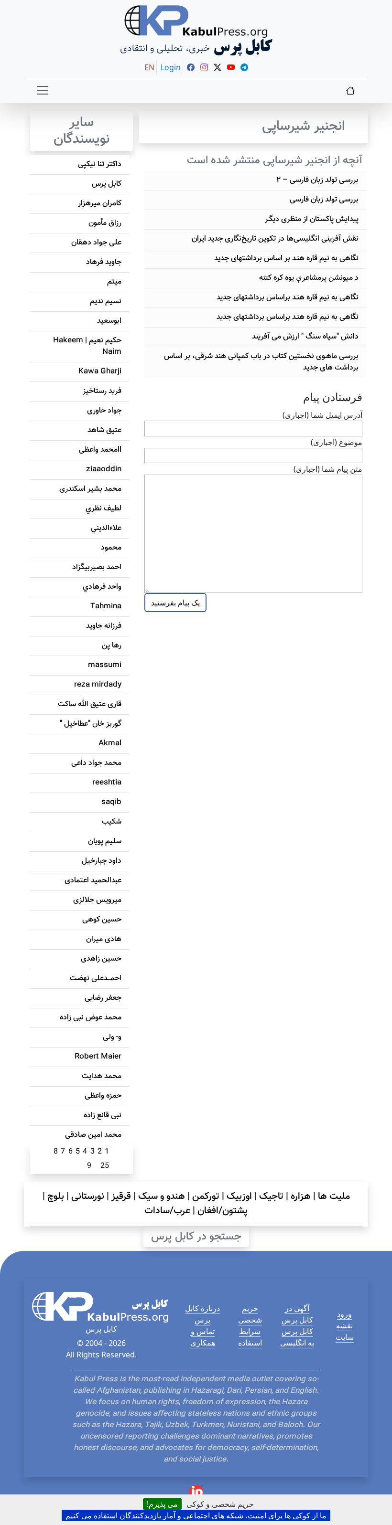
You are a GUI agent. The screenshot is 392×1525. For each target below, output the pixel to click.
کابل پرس (106, 184)
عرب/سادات (167, 1210)
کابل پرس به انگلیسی (297, 1337)
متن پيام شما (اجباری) (328, 469)
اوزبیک (239, 1196)
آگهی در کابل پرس (297, 1314)
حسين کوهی (101, 920)
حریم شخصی (250, 1314)
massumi (104, 665)
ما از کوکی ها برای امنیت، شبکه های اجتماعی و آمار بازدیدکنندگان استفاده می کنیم (196, 1515)
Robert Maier (98, 1057)
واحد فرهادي (102, 587)
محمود (111, 548)
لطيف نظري (103, 509)
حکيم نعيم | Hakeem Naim (87, 346)
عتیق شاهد (104, 430)
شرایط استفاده (250, 1337)
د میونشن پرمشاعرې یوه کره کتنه (309, 278)
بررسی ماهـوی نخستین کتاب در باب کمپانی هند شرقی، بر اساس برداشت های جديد (261, 362)
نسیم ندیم (105, 301)
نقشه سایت (345, 1331)
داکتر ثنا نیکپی (99, 164)
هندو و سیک (161, 1196)
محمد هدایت (101, 1076)
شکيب (111, 822)
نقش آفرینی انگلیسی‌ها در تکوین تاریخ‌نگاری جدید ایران (275, 239)
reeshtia (106, 783)
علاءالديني (106, 528)
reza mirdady (97, 685)
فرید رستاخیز (102, 391)
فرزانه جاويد (103, 626)
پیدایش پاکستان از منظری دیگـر (312, 219)
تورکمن (205, 1196)
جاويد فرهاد (103, 262)
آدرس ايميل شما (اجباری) (322, 415)
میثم (114, 282)
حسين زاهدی (101, 959)
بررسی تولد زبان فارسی (324, 200)
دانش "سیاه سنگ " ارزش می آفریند (305, 337)
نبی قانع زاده (102, 1116)
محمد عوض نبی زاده (90, 1018)
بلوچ (55, 1196)
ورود (344, 1314)
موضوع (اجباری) (336, 442)
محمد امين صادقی (93, 1135)
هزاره (301, 1196)
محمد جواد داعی (96, 763)
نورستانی (87, 1196)
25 (104, 1166)
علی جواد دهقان (96, 243)
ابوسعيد (109, 321)
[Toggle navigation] (42, 90)
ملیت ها (334, 1196)
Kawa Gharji (99, 372)
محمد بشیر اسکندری (90, 489)
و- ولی (112, 1037)
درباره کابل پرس (202, 1314)
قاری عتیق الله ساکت (89, 704)
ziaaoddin (103, 470)
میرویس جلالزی (97, 900)
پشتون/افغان (222, 1210)
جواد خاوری (104, 411)
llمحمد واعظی (100, 450)
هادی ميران (103, 939)
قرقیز (121, 1196)
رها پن (111, 646)
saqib (111, 802)
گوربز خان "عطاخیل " (90, 724)
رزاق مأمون (104, 223)
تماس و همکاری (202, 1337)
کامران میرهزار (99, 204)
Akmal (109, 744)
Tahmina (105, 607)
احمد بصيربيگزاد (96, 567)
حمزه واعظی (103, 1096)
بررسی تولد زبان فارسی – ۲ (317, 180)
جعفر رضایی (103, 998)
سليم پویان (104, 841)
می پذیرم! (162, 1504)
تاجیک (271, 1196)
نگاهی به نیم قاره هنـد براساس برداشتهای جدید (288, 298)
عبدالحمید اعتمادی (93, 881)
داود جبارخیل (101, 861)
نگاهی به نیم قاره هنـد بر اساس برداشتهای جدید (286, 259)
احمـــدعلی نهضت (95, 979)
